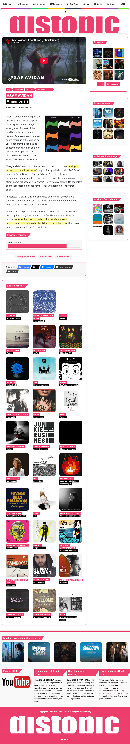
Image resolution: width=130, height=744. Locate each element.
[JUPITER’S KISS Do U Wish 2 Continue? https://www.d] (119, 53)
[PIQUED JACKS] (97, 219)
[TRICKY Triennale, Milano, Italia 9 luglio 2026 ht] (97, 75)
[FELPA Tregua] (70, 400)
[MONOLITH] (97, 113)
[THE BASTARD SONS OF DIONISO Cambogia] (17, 565)
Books (99, 4)
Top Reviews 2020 (44, 90)
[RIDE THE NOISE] (97, 164)
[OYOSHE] (108, 164)
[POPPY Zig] (44, 499)
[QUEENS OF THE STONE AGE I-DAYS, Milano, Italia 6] (119, 75)
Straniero (30, 90)
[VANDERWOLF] (119, 179)
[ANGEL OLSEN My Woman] (17, 464)
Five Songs (57, 4)
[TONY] (108, 134)
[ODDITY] (97, 134)
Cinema (9, 4)
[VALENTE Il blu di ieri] (17, 368)
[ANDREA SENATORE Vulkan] (17, 432)
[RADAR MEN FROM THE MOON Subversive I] (44, 301)
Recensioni (18, 90)
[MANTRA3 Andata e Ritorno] (17, 301)
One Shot (73, 4)
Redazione (11, 107)
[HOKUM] (119, 113)
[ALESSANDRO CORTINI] (97, 230)
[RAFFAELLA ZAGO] (119, 171)
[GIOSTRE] (97, 208)
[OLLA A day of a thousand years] (70, 600)
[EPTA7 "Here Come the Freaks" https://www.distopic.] (108, 53)
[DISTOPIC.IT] (65, 24)
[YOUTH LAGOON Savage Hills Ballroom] (17, 499)
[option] (13, 652)
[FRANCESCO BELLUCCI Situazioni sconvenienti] (70, 499)
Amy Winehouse (27, 256)
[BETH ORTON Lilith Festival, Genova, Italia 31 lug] (108, 64)
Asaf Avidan (64, 256)
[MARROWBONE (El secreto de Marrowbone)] (108, 123)
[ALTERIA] (119, 230)
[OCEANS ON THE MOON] (108, 208)
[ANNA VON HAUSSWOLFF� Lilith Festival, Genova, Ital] (97, 64)
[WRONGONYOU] (97, 171)
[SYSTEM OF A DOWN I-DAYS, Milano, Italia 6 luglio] (108, 75)
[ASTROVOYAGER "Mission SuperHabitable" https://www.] (97, 53)
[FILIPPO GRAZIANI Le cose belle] (44, 565)
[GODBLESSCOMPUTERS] (119, 219)
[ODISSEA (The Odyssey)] (119, 134)
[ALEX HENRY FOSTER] (97, 179)
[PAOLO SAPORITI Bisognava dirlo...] (70, 432)
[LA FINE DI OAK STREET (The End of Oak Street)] (108, 113)
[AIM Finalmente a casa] (44, 368)
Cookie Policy (85, 712)
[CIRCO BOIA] (108, 230)
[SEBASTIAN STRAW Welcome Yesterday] (44, 600)
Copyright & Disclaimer (48, 712)
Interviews (40, 4)
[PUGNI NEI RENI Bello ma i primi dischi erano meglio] (70, 464)
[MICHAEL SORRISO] (108, 179)
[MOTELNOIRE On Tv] (44, 336)
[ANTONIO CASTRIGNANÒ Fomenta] (70, 565)
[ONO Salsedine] (44, 464)
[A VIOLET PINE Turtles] (17, 336)
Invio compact (73, 712)
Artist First (47, 256)
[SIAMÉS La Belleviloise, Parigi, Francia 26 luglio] (119, 64)
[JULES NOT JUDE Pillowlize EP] (70, 336)
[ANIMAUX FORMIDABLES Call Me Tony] (17, 531)
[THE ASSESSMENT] (119, 123)
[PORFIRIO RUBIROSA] (119, 208)
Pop (9, 90)
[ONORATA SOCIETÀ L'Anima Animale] (17, 600)
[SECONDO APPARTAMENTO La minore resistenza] (70, 531)
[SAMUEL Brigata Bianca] (44, 531)
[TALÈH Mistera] (70, 301)
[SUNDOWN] (97, 123)
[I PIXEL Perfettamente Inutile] (70, 368)
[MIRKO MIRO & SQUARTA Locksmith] (17, 400)
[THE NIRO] (108, 171)
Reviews (24, 4)
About (112, 4)
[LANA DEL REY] (108, 219)
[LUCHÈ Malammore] (44, 400)
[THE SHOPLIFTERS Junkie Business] (44, 432)
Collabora (62, 712)
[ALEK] (119, 164)
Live (87, 4)
